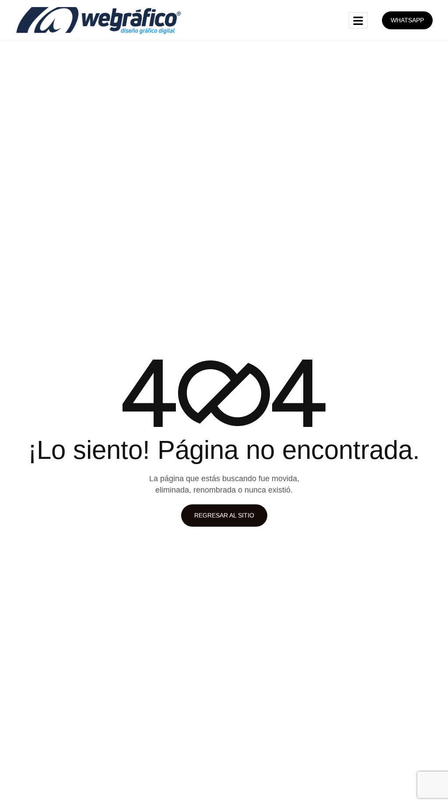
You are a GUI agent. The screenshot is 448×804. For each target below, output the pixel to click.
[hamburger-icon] (358, 20)
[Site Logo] (99, 19)
